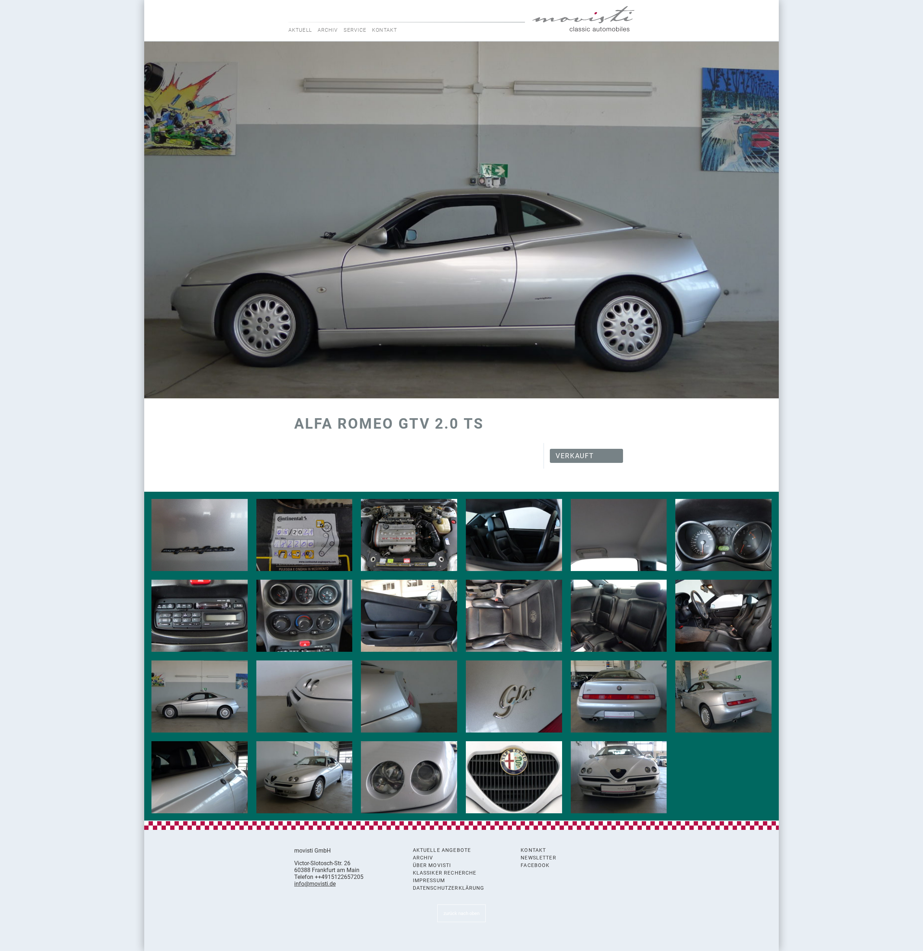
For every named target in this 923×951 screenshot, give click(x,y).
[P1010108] (618, 696)
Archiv (328, 30)
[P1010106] (199, 777)
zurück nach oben (461, 913)
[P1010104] (304, 777)
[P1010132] (618, 534)
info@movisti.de (315, 883)
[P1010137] (514, 534)
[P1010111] (409, 696)
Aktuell (300, 30)
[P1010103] (409, 777)
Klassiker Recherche (445, 873)
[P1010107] (723, 696)
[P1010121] (409, 615)
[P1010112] (304, 696)
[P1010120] (514, 615)
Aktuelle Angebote (442, 850)
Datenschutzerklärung (449, 888)
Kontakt (384, 30)
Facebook (535, 865)
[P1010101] (618, 777)
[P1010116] (618, 615)
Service (355, 30)
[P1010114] (723, 615)
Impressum (429, 880)
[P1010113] (199, 534)
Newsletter (538, 858)
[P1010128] (723, 534)
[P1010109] (514, 696)
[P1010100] (199, 696)
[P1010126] (199, 615)
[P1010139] (304, 534)
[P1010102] (514, 777)
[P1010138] (409, 534)
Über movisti (432, 865)
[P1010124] (304, 615)
